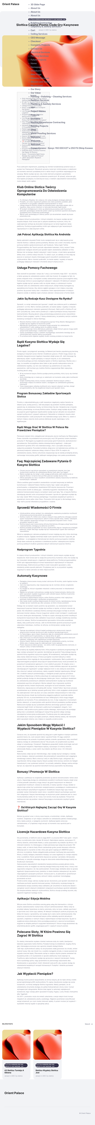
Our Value (36, 93)
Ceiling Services (39, 34)
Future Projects (38, 59)
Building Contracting (41, 23)
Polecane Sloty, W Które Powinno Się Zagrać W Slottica (33, 151)
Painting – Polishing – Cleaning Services (51, 96)
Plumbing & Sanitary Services (46, 104)
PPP (33, 107)
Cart (33, 30)
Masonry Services (40, 78)
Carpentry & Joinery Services (46, 26)
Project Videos (38, 111)
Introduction (37, 70)
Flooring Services (40, 56)
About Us (35, 8)
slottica (29, 255)
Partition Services (40, 100)
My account (37, 85)
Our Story (35, 89)
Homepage (36, 67)
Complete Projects (40, 45)
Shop (33, 129)
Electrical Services (40, 52)
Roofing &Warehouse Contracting (48, 122)
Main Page (36, 74)
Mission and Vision (40, 81)
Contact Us (36, 48)
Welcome (35, 137)
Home (34, 63)
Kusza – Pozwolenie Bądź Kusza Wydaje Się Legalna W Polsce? (33, 155)
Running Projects (39, 126)
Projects (35, 115)
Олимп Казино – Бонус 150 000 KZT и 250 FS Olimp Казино (62, 148)
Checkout (36, 41)
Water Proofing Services (43, 133)
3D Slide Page (38, 4)
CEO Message (38, 37)
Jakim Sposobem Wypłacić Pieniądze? (31, 158)
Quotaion (35, 118)
